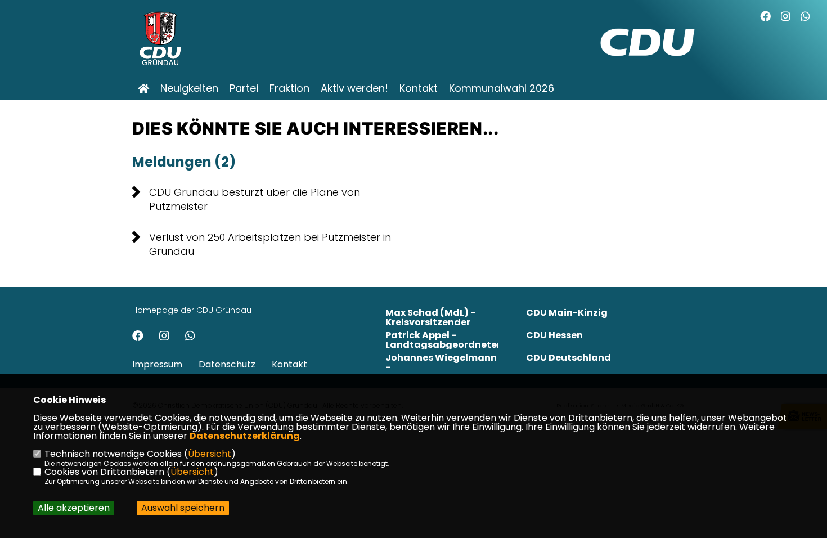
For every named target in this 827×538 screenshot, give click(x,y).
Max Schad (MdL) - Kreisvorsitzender (430, 317)
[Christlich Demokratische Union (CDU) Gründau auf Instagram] (164, 337)
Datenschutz (227, 364)
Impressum (157, 364)
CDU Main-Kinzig (567, 312)
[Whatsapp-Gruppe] (805, 18)
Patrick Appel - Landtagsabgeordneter (443, 340)
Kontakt (418, 88)
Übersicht (209, 453)
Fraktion (289, 88)
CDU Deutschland (568, 357)
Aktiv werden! (354, 88)
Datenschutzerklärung (245, 435)
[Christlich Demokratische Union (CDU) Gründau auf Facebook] (137, 337)
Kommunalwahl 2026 (501, 88)
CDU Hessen (554, 335)
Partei (244, 88)
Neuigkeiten (189, 88)
